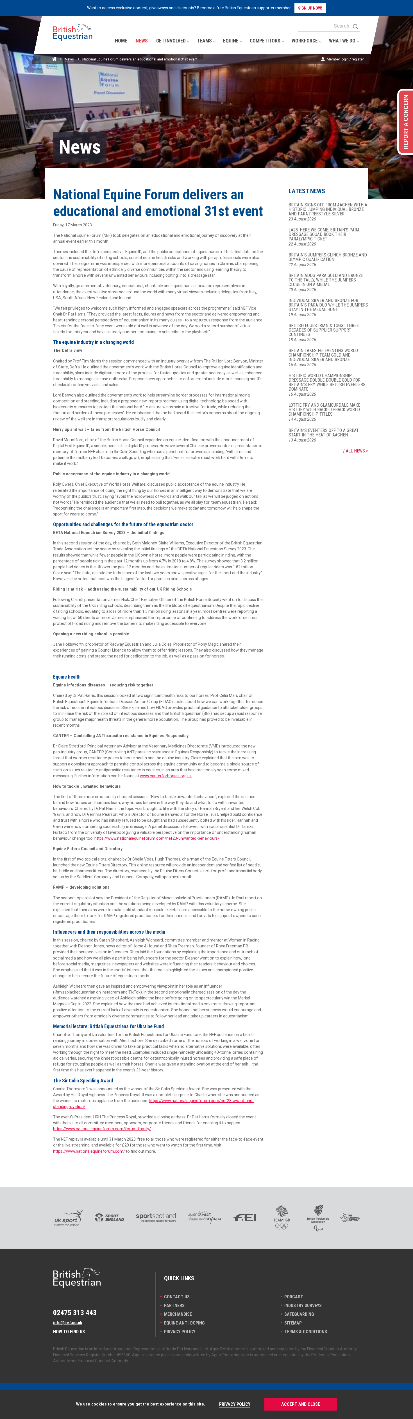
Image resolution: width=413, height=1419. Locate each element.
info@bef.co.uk (67, 1322)
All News (355, 451)
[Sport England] (109, 1217)
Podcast (293, 1296)
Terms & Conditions (305, 1331)
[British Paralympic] (318, 1217)
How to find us (69, 1331)
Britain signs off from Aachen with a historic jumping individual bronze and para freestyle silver (328, 209)
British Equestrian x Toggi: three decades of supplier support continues (324, 330)
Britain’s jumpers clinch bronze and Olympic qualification (328, 257)
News (69, 59)
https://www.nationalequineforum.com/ (89, 1151)
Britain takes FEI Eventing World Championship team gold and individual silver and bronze (323, 355)
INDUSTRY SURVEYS (303, 1305)
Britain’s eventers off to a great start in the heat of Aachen (324, 432)
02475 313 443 (75, 1312)
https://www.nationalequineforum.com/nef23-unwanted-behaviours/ (156, 838)
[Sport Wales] (204, 1218)
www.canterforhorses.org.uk (166, 776)
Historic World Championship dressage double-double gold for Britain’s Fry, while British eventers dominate (327, 382)
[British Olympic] (282, 1217)
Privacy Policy (179, 1331)
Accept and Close (300, 1404)
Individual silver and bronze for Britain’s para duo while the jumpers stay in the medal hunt (328, 305)
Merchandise (178, 1314)
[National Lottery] (350, 1217)
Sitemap (293, 1323)
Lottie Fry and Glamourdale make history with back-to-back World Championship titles (324, 409)
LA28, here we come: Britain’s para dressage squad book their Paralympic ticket (324, 234)
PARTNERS (174, 1305)
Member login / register (345, 59)
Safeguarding (299, 1314)
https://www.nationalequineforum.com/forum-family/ (102, 1129)
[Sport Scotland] (156, 1217)
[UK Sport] (68, 1217)
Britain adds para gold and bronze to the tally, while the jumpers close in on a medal (326, 280)
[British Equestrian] (72, 38)
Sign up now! (310, 8)
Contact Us (177, 1296)
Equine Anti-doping (184, 1323)
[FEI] (245, 1218)
